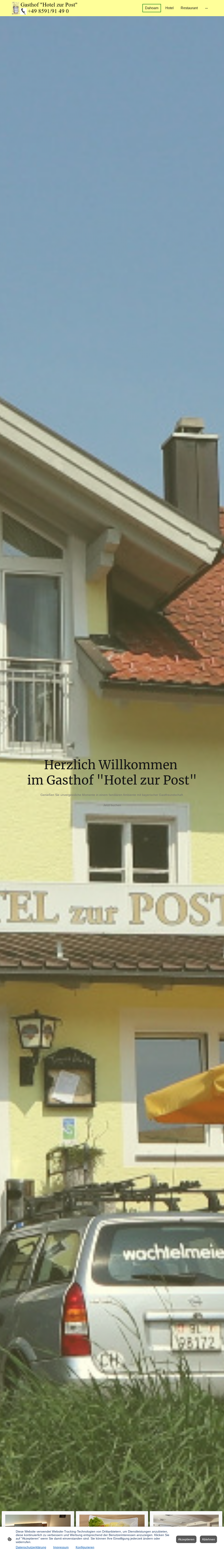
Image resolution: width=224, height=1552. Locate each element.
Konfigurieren (85, 1547)
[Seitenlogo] (44, 8)
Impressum (61, 1547)
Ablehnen (208, 1539)
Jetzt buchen (112, 805)
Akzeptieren (186, 1539)
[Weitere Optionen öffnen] (206, 8)
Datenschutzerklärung (31, 1547)
